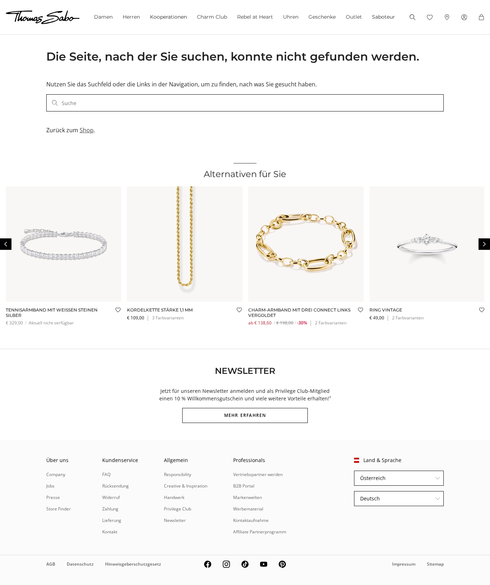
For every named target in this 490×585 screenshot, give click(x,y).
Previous (5, 244)
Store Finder (58, 509)
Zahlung (110, 509)
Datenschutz (80, 564)
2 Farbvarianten (331, 323)
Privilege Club (177, 509)
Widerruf (111, 497)
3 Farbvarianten (168, 318)
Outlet (354, 17)
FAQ (106, 474)
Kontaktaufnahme (251, 520)
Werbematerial (248, 509)
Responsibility (177, 474)
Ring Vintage (385, 310)
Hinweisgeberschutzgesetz (133, 564)
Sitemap (435, 564)
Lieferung (111, 520)
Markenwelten (247, 497)
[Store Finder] (447, 17)
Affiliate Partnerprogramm (259, 532)
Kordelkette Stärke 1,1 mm (160, 310)
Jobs (50, 486)
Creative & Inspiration (185, 486)
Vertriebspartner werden (258, 474)
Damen (103, 17)
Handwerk (174, 497)
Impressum (403, 564)
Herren (131, 17)
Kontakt (109, 532)
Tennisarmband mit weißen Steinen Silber (52, 312)
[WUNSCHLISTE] (429, 17)
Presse (53, 497)
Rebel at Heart (255, 17)
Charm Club (212, 17)
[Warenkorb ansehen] (481, 17)
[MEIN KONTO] (464, 17)
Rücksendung (115, 486)
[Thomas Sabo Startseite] (42, 17)
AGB (50, 564)
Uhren (290, 17)
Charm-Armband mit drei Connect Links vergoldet (299, 312)
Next (484, 244)
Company (55, 474)
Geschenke (322, 17)
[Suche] (412, 17)
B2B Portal (243, 486)
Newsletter (175, 520)
